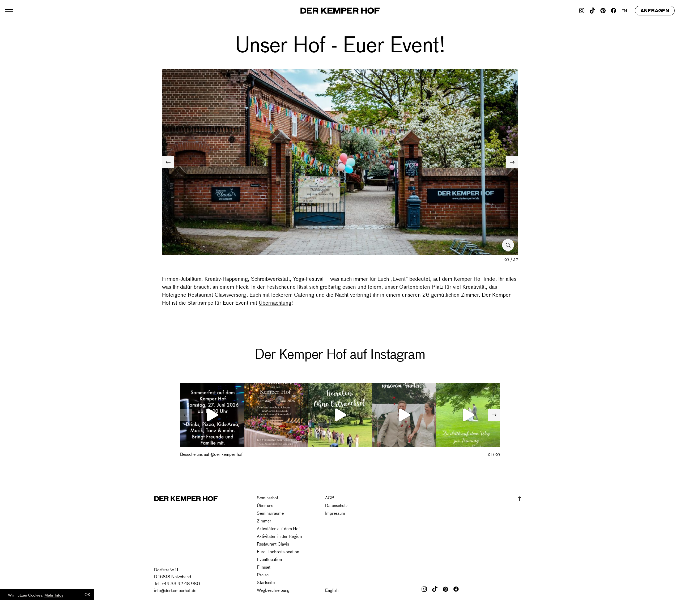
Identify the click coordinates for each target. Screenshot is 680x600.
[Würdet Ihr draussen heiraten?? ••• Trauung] (340, 415)
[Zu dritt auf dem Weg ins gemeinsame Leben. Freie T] (468, 415)
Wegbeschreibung (273, 590)
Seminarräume (270, 513)
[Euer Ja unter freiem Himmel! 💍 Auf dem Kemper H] (404, 415)
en (624, 10)
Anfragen (654, 11)
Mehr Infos (53, 595)
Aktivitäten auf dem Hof (278, 528)
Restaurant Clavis (273, 544)
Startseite (266, 582)
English (331, 590)
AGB (329, 498)
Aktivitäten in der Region (279, 536)
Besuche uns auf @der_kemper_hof (211, 454)
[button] (512, 162)
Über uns (265, 505)
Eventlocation (269, 559)
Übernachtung (275, 302)
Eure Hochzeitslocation (278, 552)
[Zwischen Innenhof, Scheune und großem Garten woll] (212, 415)
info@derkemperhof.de (175, 590)
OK (87, 594)
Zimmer (264, 521)
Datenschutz (336, 505)
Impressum (335, 513)
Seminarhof (267, 498)
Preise (263, 575)
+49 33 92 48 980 (181, 583)
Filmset (263, 567)
